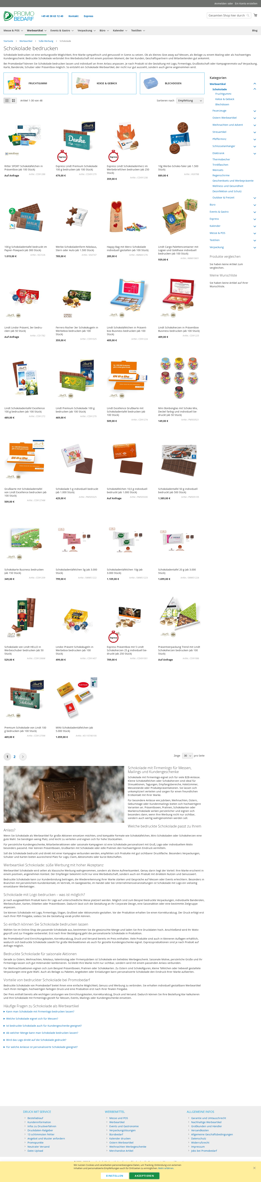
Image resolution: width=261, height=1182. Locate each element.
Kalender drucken (120, 1138)
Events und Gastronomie (124, 1126)
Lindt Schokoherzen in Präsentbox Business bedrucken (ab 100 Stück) (179, 329)
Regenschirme (221, 175)
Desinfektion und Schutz (227, 191)
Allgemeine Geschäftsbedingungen (212, 1134)
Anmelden (220, 3)
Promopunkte (36, 1142)
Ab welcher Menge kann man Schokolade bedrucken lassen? (42, 1032)
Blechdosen (222, 104)
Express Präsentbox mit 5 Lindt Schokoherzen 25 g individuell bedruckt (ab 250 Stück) (127, 650)
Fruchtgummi (223, 93)
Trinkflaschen (220, 164)
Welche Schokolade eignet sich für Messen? (32, 1018)
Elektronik (218, 153)
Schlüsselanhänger (224, 146)
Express (88, 16)
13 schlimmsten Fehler (41, 1134)
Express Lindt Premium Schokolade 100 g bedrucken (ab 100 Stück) (76, 167)
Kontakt (73, 16)
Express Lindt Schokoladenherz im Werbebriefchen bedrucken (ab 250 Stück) (128, 169)
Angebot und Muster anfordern (46, 1138)
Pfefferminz (219, 139)
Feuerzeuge (219, 110)
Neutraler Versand (39, 1146)
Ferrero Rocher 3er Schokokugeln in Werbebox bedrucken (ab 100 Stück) (77, 331)
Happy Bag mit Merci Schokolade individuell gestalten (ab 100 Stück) (127, 248)
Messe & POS (217, 233)
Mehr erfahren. (166, 1168)
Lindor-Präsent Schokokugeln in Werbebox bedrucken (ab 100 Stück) (74, 650)
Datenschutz (198, 1138)
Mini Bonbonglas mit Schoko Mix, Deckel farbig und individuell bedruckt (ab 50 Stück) (177, 411)
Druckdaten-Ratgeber (40, 1130)
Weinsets (218, 170)
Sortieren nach (165, 100)
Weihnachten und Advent (228, 124)
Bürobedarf (116, 1134)
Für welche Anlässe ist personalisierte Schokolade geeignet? (42, 1047)
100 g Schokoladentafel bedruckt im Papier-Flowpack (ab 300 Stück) (25, 248)
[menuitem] (12, 30)
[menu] (130, 30)
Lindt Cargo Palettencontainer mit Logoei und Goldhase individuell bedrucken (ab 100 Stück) (178, 250)
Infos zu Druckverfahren (42, 1126)
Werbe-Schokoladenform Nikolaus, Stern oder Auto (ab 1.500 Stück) (76, 248)
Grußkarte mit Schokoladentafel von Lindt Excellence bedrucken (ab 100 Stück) (25, 492)
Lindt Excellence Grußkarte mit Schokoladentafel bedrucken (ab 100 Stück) (126, 411)
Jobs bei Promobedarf (204, 1150)
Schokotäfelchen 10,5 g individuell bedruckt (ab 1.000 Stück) (127, 490)
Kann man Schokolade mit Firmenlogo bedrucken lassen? (40, 1011)
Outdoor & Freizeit (223, 197)
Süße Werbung (46, 41)
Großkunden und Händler (206, 1126)
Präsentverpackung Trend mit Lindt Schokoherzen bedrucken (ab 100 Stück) (179, 650)
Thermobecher (221, 159)
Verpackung (217, 247)
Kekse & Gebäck (224, 99)
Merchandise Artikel (121, 1150)
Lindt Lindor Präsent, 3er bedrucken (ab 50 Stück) (23, 329)
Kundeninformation (39, 1122)
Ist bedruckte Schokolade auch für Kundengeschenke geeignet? (44, 1025)
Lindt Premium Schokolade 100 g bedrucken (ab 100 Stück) (75, 409)
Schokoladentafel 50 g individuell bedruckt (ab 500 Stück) (178, 490)
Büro (212, 204)
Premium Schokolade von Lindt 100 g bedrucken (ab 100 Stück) (25, 729)
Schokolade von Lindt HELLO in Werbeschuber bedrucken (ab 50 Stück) (24, 650)
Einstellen (114, 1175)
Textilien (215, 240)
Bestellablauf (35, 1118)
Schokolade (220, 89)
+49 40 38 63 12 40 (52, 16)
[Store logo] (19, 16)
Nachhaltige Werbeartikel (206, 1122)
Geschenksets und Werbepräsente (233, 180)
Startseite (8, 41)
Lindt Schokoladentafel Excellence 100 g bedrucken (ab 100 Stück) (24, 409)
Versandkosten (200, 1130)
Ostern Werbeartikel (225, 117)
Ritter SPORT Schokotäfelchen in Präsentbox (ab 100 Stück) (23, 167)
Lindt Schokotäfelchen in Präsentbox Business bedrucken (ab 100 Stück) (127, 331)
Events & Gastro (219, 211)
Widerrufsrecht (200, 1142)
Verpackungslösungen (122, 1130)
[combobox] (229, 15)
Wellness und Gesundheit (228, 186)
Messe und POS (118, 1118)
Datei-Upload (35, 1150)
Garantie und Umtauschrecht (208, 1118)
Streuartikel (219, 132)
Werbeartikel (26, 41)
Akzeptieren (144, 1175)
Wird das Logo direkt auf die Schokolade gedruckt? (36, 1040)
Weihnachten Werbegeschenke (127, 1146)
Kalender (215, 226)
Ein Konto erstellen (246, 3)
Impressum (198, 1146)
